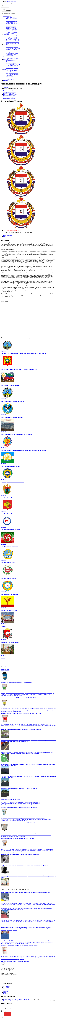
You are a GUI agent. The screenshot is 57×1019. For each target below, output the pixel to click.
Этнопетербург (6, 16)
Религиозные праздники (12, 68)
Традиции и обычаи (11, 27)
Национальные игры (11, 26)
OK (7, 1014)
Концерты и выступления (12, 45)
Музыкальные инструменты (12, 24)
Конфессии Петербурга (11, 18)
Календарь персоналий (11, 35)
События (5, 59)
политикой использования (25, 1011)
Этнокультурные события (12, 61)
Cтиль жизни (9, 75)
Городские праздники (11, 63)
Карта (4, 236)
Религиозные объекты (11, 38)
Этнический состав (10, 17)
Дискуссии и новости (11, 78)
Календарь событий (11, 60)
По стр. (5, 662)
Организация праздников (12, 47)
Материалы (5, 670)
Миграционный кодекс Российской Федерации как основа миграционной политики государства (26, 1000)
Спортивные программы (12, 53)
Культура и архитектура (11, 32)
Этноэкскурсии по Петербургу (13, 40)
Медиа (4, 69)
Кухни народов (9, 76)
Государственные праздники (13, 64)
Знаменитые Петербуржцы (12, 30)
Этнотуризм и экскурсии (12, 50)
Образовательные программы (13, 48)
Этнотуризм (6, 34)
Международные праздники (12, 66)
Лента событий (9, 71)
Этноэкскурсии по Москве (12, 42)
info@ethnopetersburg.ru (11, 1)
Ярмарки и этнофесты (11, 29)
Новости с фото (10, 79)
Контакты (5, 80)
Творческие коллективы (12, 23)
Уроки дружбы (9, 55)
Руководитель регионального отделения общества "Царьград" (18, 999)
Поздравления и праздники (12, 74)
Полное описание (7, 235)
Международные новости (12, 73)
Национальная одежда (11, 21)
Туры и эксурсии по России (12, 43)
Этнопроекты (6, 44)
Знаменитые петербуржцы (12, 39)
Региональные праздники (12, 65)
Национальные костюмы (12, 58)
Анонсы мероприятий (11, 70)
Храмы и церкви (10, 33)
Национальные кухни (11, 22)
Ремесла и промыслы (11, 28)
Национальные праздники (12, 19)
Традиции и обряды (11, 52)
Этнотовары (6, 56)
